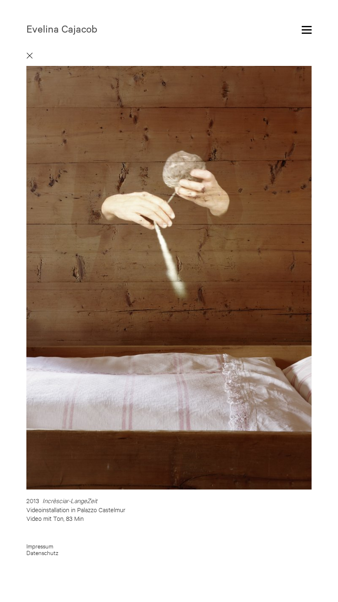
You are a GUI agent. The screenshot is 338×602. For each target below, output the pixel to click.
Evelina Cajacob (61, 28)
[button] (240, 268)
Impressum (39, 546)
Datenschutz (42, 552)
